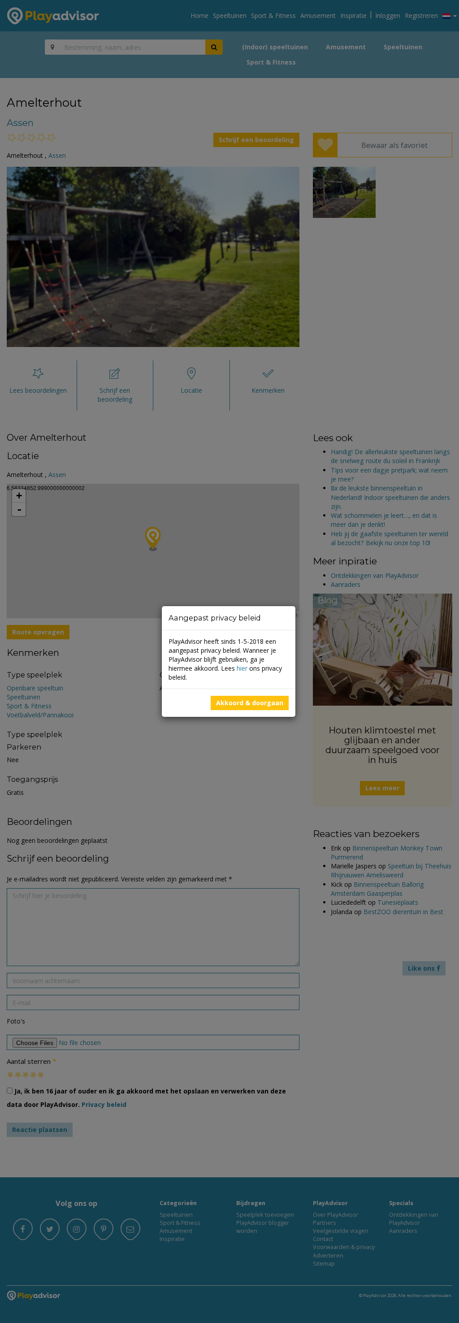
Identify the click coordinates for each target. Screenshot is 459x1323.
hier (242, 668)
